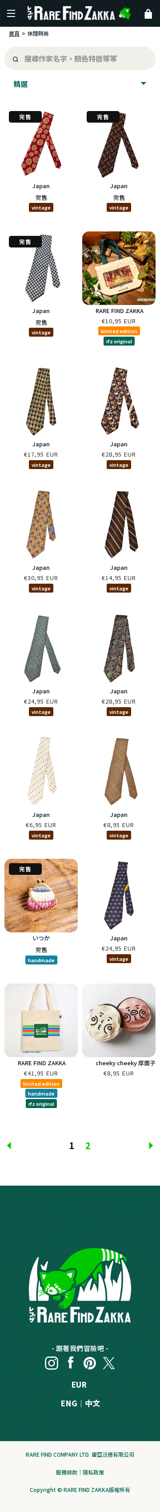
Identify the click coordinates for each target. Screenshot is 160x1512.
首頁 (14, 33)
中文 (92, 1403)
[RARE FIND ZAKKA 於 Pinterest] (89, 1360)
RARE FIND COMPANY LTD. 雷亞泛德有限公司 (80, 1454)
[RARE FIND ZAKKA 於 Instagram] (51, 1360)
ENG (68, 1403)
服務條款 (66, 1472)
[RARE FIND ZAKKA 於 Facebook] (70, 1360)
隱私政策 (93, 1472)
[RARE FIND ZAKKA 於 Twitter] (109, 1360)
